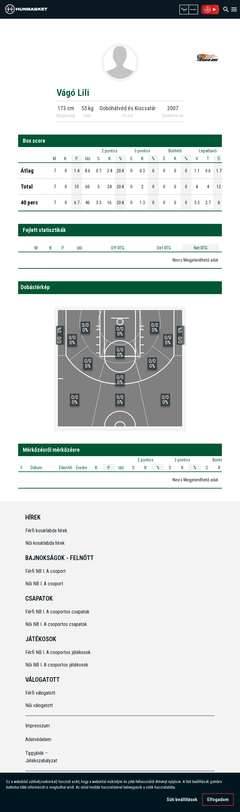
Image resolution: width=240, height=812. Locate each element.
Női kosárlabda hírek (45, 543)
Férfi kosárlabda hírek (46, 531)
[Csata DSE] (208, 57)
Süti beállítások (182, 799)
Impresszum (37, 726)
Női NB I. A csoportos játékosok (56, 665)
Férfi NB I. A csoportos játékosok (58, 652)
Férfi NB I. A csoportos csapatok (58, 612)
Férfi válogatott (40, 693)
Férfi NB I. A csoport (45, 571)
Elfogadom (218, 799)
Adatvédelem (38, 739)
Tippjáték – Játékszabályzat (41, 757)
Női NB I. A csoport (44, 584)
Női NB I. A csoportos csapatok (56, 624)
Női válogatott (39, 705)
